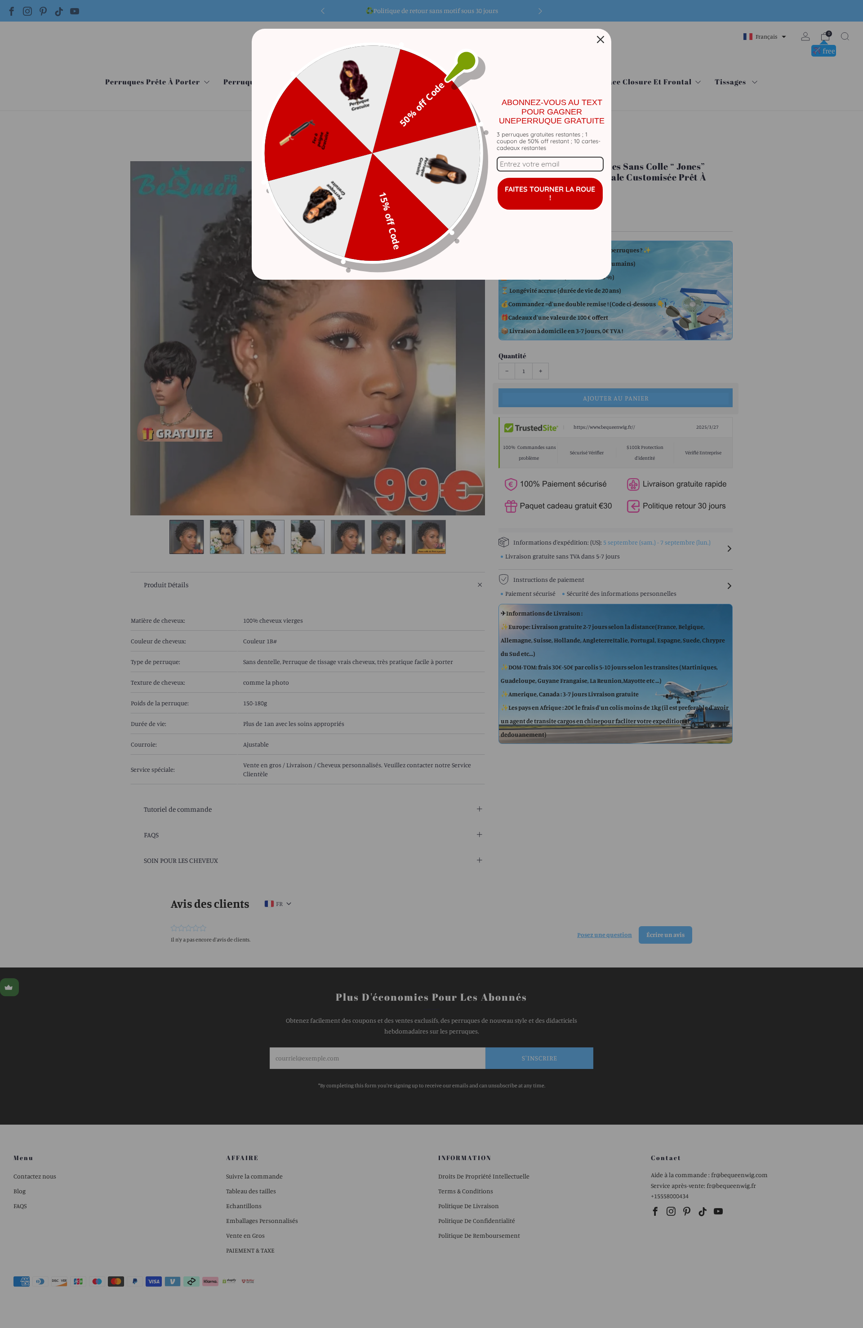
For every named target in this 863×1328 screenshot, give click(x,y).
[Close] (600, 39)
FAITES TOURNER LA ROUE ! (550, 193)
